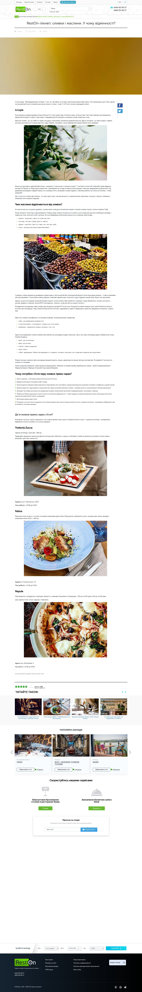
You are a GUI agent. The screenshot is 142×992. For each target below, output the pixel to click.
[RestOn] (17, 17)
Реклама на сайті (50, 963)
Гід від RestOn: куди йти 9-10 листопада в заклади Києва (28, 717)
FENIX (57, 11)
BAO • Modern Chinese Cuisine (67, 763)
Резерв (45, 808)
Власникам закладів (51, 966)
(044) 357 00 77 (120, 7)
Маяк (96, 762)
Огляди (47, 2)
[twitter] (121, 111)
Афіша (55, 2)
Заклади (19, 2)
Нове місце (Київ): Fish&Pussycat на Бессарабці (57, 717)
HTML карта (49, 969)
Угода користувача (79, 959)
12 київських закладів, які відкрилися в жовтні (113, 717)
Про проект (49, 959)
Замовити (97, 808)
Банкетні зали (29, 2)
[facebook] (121, 105)
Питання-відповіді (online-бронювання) (86, 966)
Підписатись (89, 830)
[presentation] (122, 692)
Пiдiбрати (115, 948)
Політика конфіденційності (82, 963)
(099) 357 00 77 (120, 10)
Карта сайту (77, 969)
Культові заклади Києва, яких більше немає (85, 717)
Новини (39, 2)
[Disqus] (71, 864)
